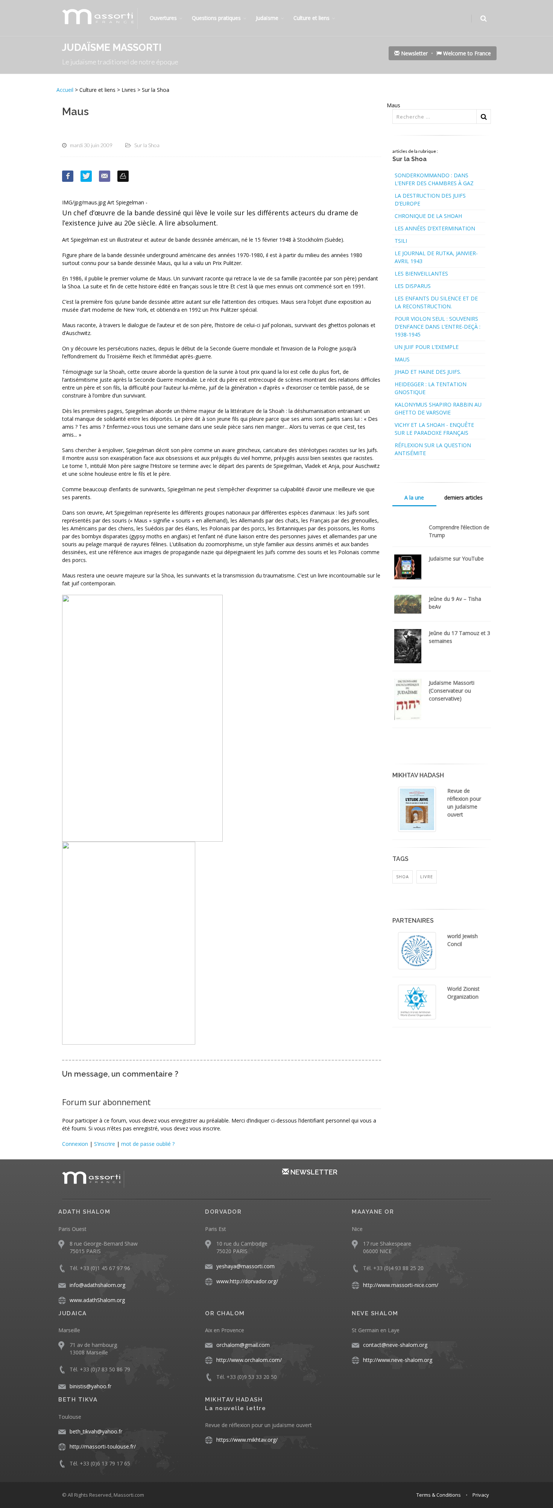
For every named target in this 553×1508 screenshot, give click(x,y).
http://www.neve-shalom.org (397, 1359)
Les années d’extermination (435, 228)
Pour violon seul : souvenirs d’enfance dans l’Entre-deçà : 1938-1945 (437, 326)
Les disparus (413, 285)
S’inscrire (104, 1143)
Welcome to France (466, 53)
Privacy (480, 1494)
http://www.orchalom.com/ (249, 1359)
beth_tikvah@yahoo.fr (96, 1431)
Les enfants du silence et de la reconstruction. (436, 302)
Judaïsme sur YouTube (456, 558)
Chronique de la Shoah (428, 215)
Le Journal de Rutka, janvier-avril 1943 (436, 257)
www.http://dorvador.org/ (247, 1281)
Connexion (75, 1143)
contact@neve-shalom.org (395, 1344)
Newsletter (414, 53)
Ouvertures (163, 17)
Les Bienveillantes (421, 273)
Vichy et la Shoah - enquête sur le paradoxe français (434, 428)
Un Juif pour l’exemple (427, 346)
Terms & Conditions (438, 1494)
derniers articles (463, 497)
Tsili (401, 240)
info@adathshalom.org (97, 1285)
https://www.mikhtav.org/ (247, 1439)
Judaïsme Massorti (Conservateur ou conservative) (451, 690)
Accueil (65, 89)
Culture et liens (311, 17)
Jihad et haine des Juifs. (428, 371)
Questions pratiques (216, 17)
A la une (414, 497)
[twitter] (86, 176)
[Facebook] (67, 176)
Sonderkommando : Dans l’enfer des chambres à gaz (434, 179)
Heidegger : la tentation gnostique (430, 388)
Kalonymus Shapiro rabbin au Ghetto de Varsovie (438, 408)
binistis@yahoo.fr (90, 1386)
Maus (402, 359)
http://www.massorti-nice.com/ (400, 1285)
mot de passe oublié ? (148, 1143)
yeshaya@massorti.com (245, 1266)
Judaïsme (267, 17)
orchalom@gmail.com (243, 1344)
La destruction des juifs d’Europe (430, 199)
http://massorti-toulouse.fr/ (103, 1446)
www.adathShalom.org (97, 1300)
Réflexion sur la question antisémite (433, 449)
